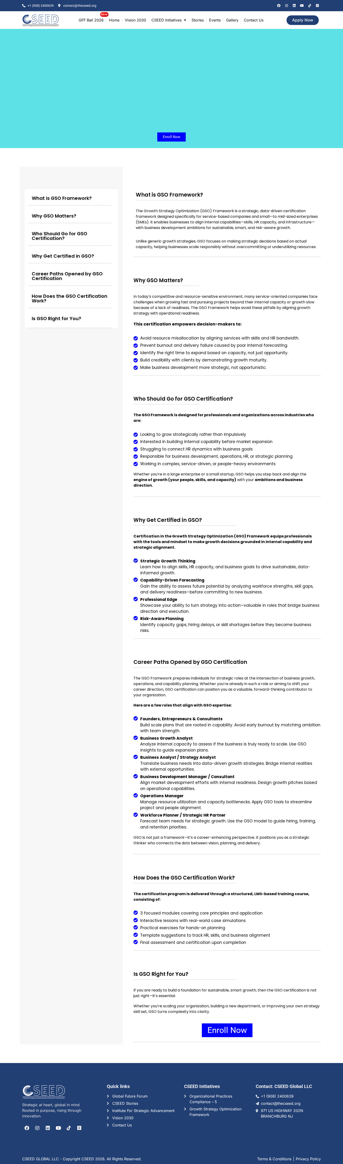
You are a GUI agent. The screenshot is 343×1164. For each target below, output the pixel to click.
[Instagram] (286, 5)
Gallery (232, 20)
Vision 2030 (135, 20)
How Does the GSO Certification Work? (69, 298)
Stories (198, 20)
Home (114, 20)
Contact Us (253, 20)
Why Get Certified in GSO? (63, 256)
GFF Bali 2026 (91, 20)
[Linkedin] (294, 5)
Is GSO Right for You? (56, 318)
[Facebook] (279, 5)
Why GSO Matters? (54, 216)
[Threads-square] (317, 5)
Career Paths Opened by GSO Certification (67, 276)
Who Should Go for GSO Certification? (59, 236)
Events (215, 20)
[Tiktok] (309, 5)
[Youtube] (302, 5)
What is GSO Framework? (62, 198)
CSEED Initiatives (166, 20)
